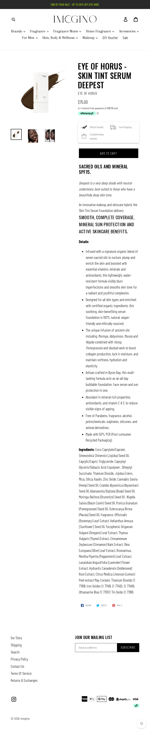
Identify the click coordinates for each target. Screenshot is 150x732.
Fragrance (38, 31)
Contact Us (17, 666)
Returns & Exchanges (24, 680)
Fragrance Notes (66, 31)
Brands (17, 31)
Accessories (128, 31)
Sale (125, 37)
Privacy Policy (19, 659)
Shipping (16, 645)
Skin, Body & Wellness (59, 38)
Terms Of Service (21, 673)
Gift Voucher (110, 37)
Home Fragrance (99, 31)
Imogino (25, 718)
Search (15, 652)
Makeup (89, 38)
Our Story (16, 637)
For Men (28, 38)
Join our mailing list (93, 637)
